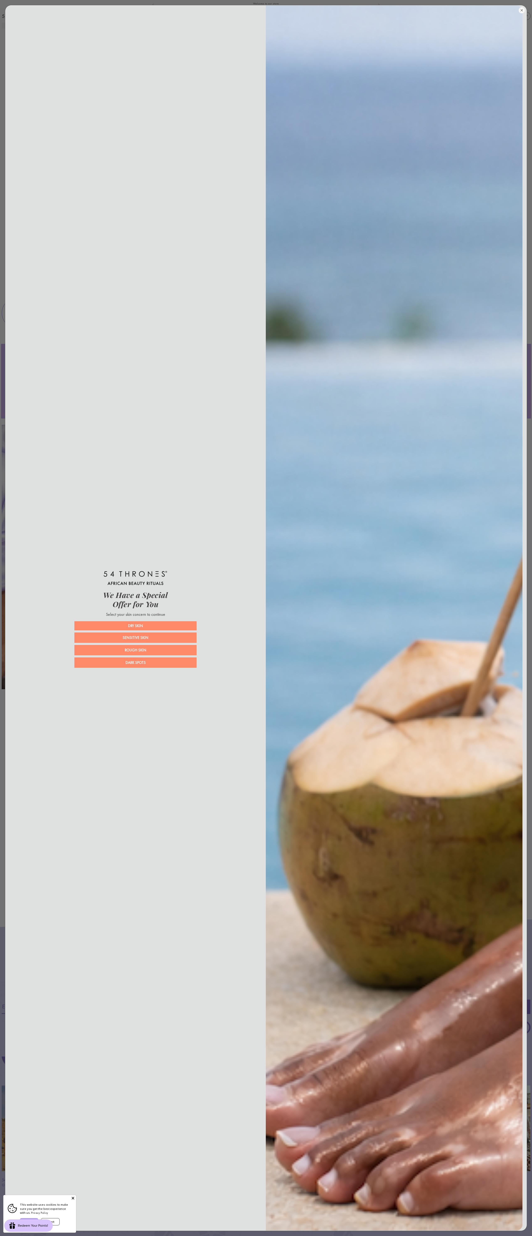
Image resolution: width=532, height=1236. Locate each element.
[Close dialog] (521, 10)
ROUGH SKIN (135, 650)
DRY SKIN (135, 625)
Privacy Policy (39, 1213)
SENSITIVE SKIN (135, 637)
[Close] (73, 1198)
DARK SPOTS (136, 662)
